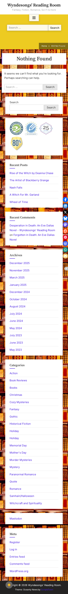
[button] (65, 199)
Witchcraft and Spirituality (26, 503)
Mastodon (16, 518)
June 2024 (16, 320)
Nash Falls (16, 187)
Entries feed (17, 556)
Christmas (16, 394)
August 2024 (17, 306)
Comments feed (19, 563)
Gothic (14, 416)
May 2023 (16, 349)
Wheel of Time (19, 202)
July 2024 (16, 313)
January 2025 (18, 284)
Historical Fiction (20, 423)
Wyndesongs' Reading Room (34, 5)
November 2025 (19, 270)
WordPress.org (19, 571)
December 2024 (20, 292)
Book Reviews (18, 380)
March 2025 (17, 277)
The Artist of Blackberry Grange (29, 180)
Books (13, 387)
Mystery (15, 467)
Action (14, 373)
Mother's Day (18, 452)
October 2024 (18, 299)
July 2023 (16, 335)
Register (15, 542)
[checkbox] (9, 584)
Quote (13, 481)
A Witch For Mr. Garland (24, 194)
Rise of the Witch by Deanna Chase (31, 173)
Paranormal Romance (23, 474)
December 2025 (20, 263)
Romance (15, 488)
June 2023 (16, 342)
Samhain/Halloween (22, 496)
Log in (13, 549)
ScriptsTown (47, 589)
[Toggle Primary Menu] (34, 17)
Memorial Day (18, 445)
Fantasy (14, 409)
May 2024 (16, 328)
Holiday (14, 431)
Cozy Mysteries (19, 402)
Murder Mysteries (21, 460)
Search (14, 102)
